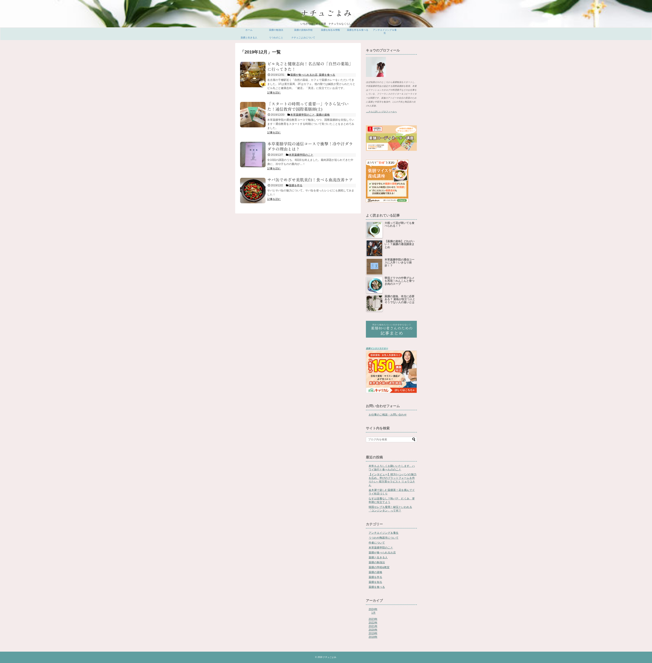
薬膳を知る (375, 582)
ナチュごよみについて (303, 37)
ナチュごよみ (329, 657)
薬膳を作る (375, 577)
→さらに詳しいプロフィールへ (381, 112)
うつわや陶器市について (384, 537)
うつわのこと (276, 37)
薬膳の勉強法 (276, 30)
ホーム (248, 30)
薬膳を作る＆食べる (357, 30)
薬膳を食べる (377, 587)
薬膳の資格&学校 (303, 30)
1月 (373, 612)
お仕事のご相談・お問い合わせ (388, 414)
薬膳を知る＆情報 (330, 30)
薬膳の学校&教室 (379, 567)
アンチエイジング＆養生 (385, 31)
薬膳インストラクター (377, 348)
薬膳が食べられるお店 (382, 552)
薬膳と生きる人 (249, 37)
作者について (377, 542)
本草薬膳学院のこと (381, 547)
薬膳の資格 (375, 572)
